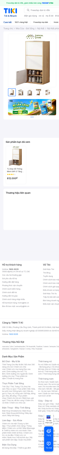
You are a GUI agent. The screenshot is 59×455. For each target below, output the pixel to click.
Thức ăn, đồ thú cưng (15, 400)
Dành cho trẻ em (14, 398)
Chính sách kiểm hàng (11, 289)
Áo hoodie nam (49, 386)
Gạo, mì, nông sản (15, 393)
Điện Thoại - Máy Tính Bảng (16, 407)
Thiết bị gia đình (24, 448)
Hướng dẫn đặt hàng (10, 282)
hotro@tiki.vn (23, 303)
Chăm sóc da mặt (9, 423)
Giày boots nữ (48, 408)
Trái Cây (5, 386)
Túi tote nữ (53, 436)
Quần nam (54, 382)
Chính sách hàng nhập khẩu (13, 299)
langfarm (14, 349)
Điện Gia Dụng (9, 444)
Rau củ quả (11, 389)
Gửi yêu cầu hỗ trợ (9, 278)
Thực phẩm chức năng (16, 426)
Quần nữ (55, 364)
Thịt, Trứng (14, 386)
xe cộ (41, 15)
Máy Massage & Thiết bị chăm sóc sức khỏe (18, 429)
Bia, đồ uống (11, 396)
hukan (22, 349)
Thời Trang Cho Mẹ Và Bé (12, 364)
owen (46, 346)
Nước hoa (11, 437)
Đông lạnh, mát (19, 391)
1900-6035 (14, 269)
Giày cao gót (43, 404)
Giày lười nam (43, 419)
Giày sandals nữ (52, 406)
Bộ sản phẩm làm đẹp (17, 438)
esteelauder (20, 346)
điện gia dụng (30, 15)
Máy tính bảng (13, 415)
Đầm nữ (47, 364)
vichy (28, 349)
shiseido (5, 349)
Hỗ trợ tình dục (23, 437)
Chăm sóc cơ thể (14, 428)
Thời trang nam (45, 378)
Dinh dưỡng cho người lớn (17, 374)
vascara (5, 346)
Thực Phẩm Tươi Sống (13, 383)
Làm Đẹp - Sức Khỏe (12, 420)
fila (33, 349)
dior (11, 346)
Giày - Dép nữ (45, 400)
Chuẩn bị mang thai (15, 378)
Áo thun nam (43, 382)
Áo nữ (40, 364)
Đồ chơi (28, 364)
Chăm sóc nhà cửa (17, 403)
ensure (53, 346)
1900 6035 (13, 334)
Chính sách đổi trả (9, 292)
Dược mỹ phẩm (25, 440)
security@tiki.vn (22, 306)
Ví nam (41, 444)
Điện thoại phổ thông (15, 413)
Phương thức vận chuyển (12, 285)
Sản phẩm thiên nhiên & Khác (16, 431)
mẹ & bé (49, 15)
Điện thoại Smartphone (11, 411)
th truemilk (31, 346)
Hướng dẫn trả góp (10, 296)
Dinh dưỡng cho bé (15, 371)
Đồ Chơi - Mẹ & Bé (11, 361)
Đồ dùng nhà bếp (9, 448)
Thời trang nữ (45, 361)
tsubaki (39, 349)
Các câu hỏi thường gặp (12, 275)
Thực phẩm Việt (23, 389)
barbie (39, 346)
